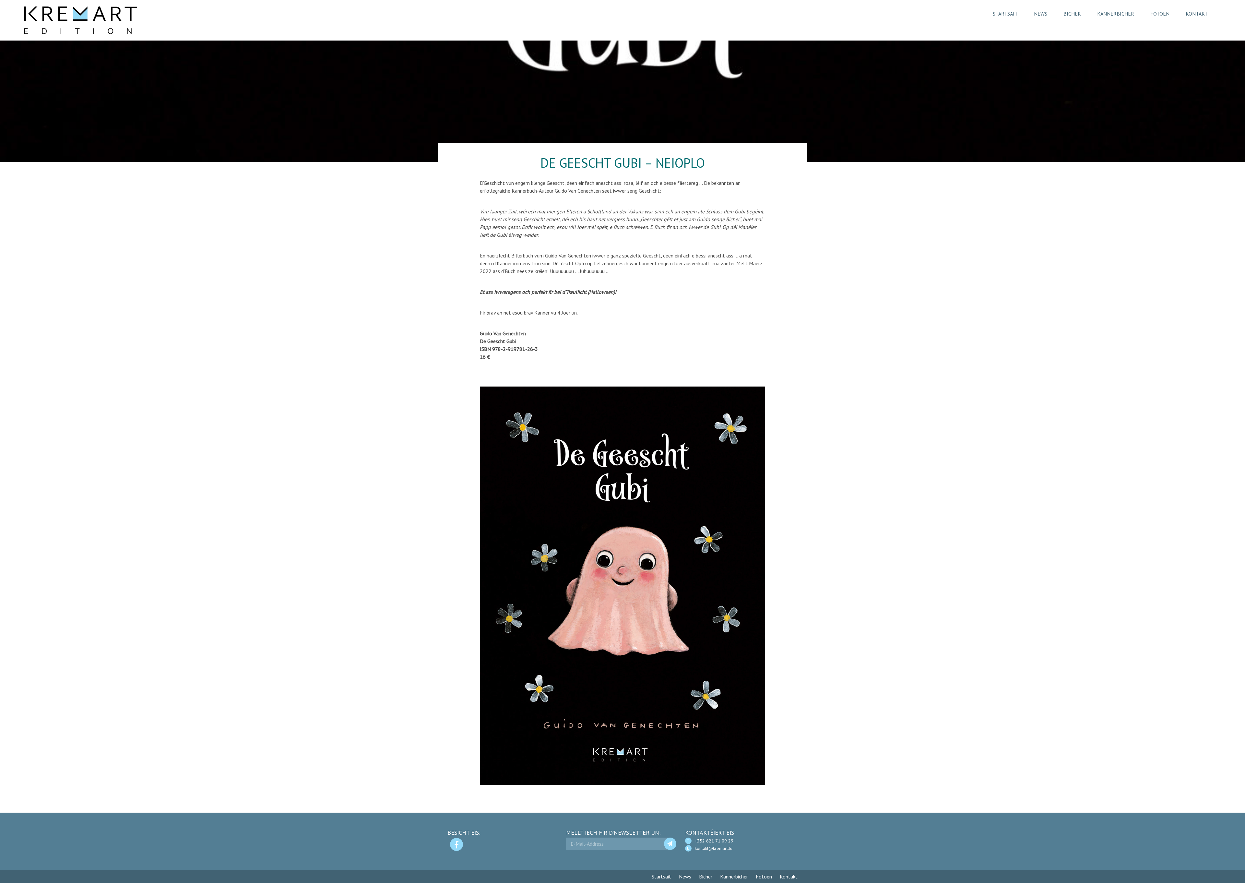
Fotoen (1159, 13)
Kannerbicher (1115, 13)
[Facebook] (456, 844)
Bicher (1072, 13)
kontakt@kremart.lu (713, 848)
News (1040, 13)
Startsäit (1005, 13)
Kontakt (1197, 13)
